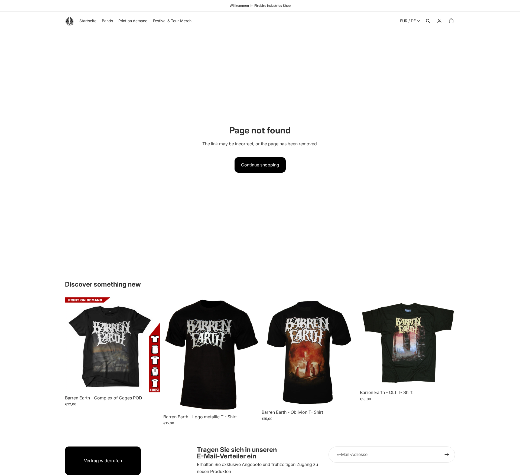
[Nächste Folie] (152, 345)
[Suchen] (428, 21)
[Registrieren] (447, 454)
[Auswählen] (152, 384)
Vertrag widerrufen (103, 460)
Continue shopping (260, 165)
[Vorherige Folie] (73, 345)
